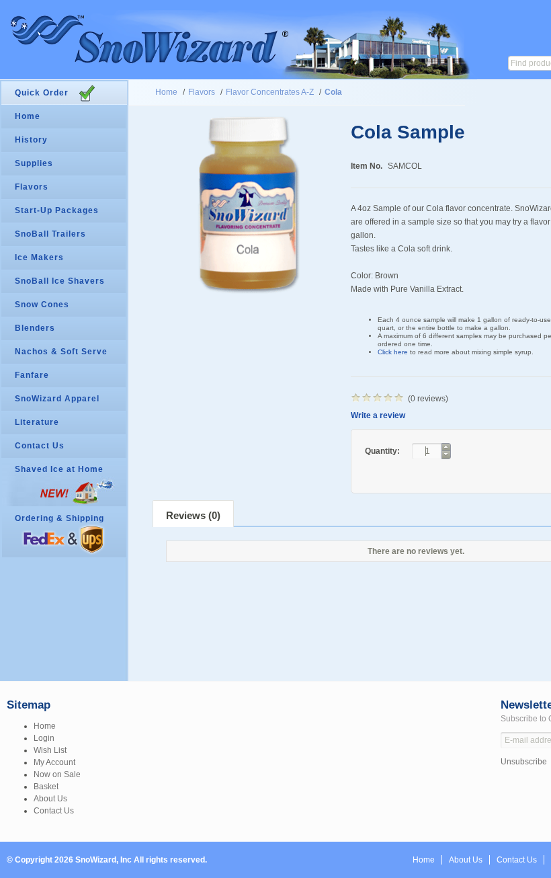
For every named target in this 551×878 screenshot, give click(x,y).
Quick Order (42, 92)
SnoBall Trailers (50, 234)
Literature (37, 422)
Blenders (35, 328)
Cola (333, 92)
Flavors (201, 92)
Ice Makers (39, 257)
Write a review (378, 415)
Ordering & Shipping (59, 518)
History (31, 140)
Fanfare (32, 375)
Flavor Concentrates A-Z (270, 92)
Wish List (50, 750)
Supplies (34, 163)
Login (44, 738)
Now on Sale (57, 774)
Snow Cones (42, 304)
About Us (50, 798)
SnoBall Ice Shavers (60, 281)
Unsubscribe (524, 761)
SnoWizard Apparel (57, 398)
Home (166, 92)
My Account (54, 762)
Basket (46, 786)
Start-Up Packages (57, 210)
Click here (393, 352)
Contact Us (40, 445)
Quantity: (383, 451)
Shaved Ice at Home (59, 469)
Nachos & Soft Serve (61, 351)
